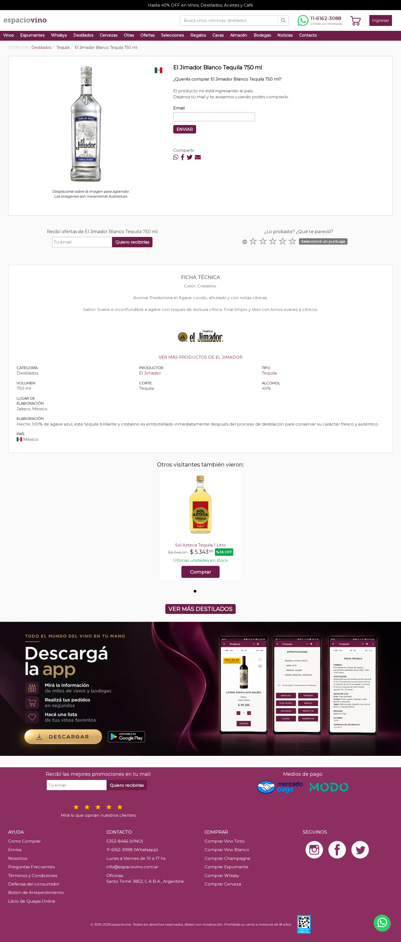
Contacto (308, 35)
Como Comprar (24, 841)
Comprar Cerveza (223, 884)
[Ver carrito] (356, 20)
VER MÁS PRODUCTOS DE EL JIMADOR (201, 357)
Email (179, 108)
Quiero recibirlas (132, 242)
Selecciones (172, 35)
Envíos (15, 849)
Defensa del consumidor (33, 884)
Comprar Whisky (222, 875)
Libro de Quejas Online (31, 901)
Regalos (198, 35)
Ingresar (380, 20)
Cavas (218, 35)
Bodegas (262, 35)
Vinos (8, 35)
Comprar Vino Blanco (227, 849)
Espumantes (32, 35)
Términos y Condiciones (32, 875)
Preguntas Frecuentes (31, 866)
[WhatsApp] (175, 157)
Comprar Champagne (227, 858)
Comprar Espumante (227, 866)
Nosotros (17, 858)
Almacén (238, 35)
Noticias (285, 35)
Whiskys (59, 35)
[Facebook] (182, 157)
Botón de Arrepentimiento (36, 892)
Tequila (269, 373)
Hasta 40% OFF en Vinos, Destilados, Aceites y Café (200, 5)
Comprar (200, 572)
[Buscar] (283, 20)
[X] (190, 157)
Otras (129, 35)
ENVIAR (184, 129)
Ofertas (147, 35)
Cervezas (108, 35)
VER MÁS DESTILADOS (200, 609)
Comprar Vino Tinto (225, 841)
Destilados (83, 35)
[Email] (198, 157)
